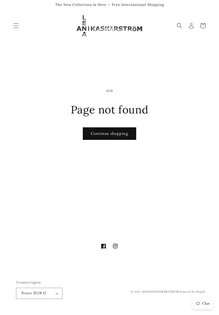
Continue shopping (109, 133)
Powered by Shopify (192, 292)
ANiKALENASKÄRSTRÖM (160, 292)
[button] (16, 26)
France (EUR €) (34, 293)
